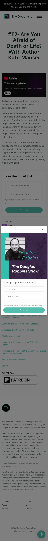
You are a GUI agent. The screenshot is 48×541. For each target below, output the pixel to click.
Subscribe (24, 310)
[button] (42, 229)
